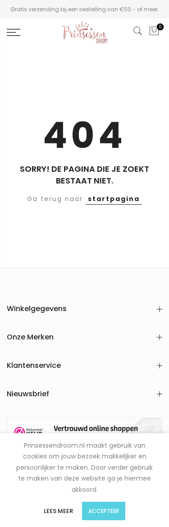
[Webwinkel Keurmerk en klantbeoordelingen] (84, 432)
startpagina (114, 198)
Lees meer (58, 511)
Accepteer (103, 511)
